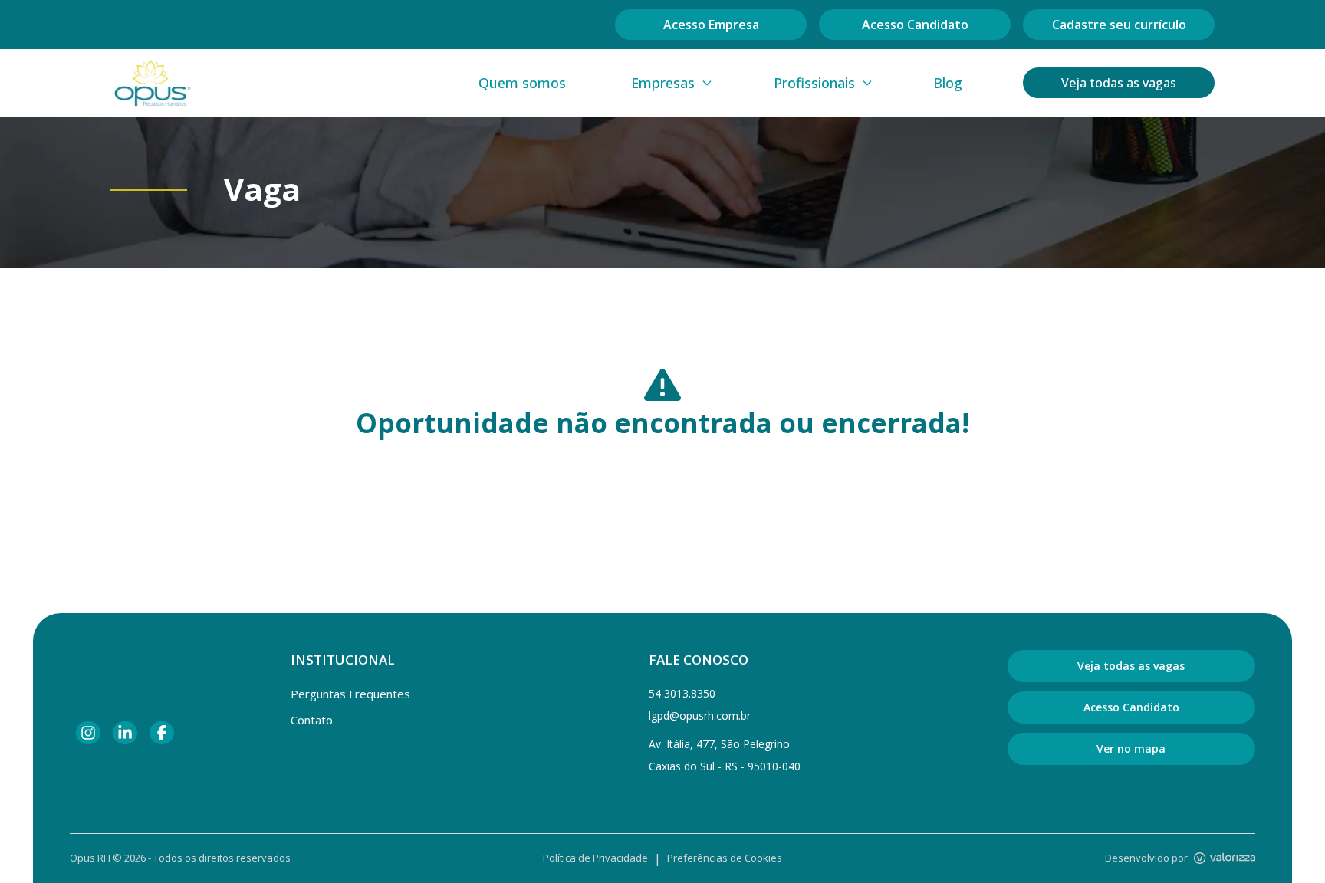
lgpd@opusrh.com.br (700, 715)
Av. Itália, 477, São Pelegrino (719, 744)
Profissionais (814, 83)
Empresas (663, 83)
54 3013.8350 (682, 693)
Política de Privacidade (595, 858)
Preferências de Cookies (724, 858)
